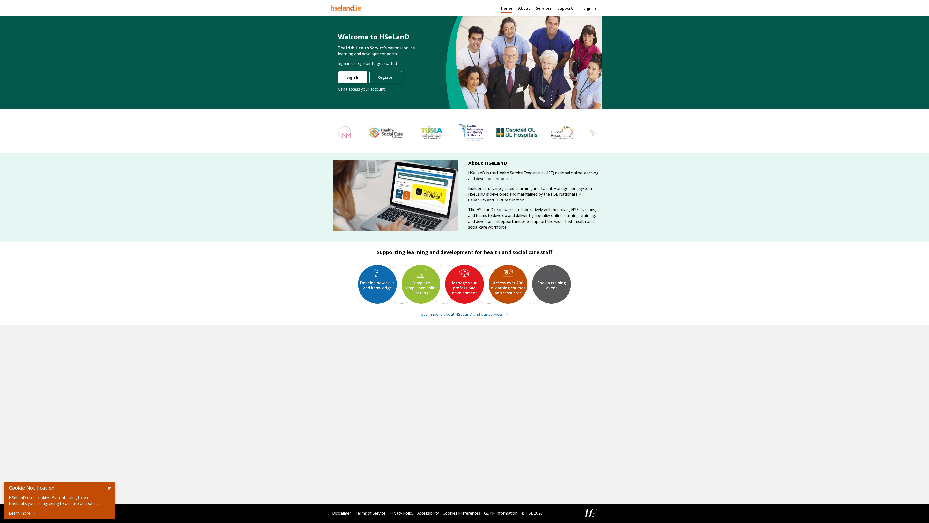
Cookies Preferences (461, 513)
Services (544, 8)
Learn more (19, 513)
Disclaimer (341, 513)
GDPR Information (500, 513)
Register (385, 77)
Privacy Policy (401, 513)
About (524, 8)
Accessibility (428, 513)
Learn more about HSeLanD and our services (462, 314)
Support (565, 8)
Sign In (590, 8)
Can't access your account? (362, 89)
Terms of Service (370, 513)
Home (506, 8)
